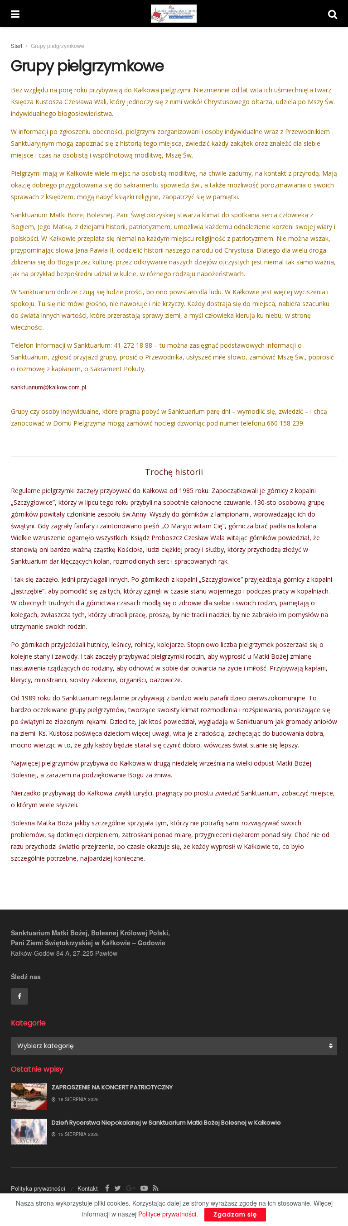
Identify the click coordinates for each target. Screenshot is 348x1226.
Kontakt (87, 1188)
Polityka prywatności (38, 1188)
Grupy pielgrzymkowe (57, 45)
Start (16, 45)
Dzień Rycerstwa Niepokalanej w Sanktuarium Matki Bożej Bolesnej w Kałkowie (166, 1122)
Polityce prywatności (167, 1213)
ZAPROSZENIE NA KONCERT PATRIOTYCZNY (112, 1087)
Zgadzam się (235, 1214)
